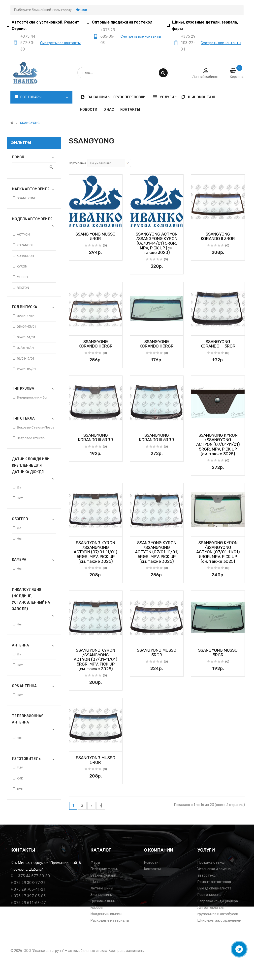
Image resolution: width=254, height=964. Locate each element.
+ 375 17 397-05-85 (28, 896)
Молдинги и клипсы (106, 914)
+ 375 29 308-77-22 (28, 882)
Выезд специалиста (214, 888)
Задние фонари (103, 875)
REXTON (23, 288)
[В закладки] (74, 222)
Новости (151, 862)
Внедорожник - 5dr (32, 397)
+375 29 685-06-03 (107, 36)
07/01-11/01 (25, 348)
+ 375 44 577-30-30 (32, 876)
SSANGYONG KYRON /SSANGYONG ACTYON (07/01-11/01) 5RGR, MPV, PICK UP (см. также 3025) (218, 444)
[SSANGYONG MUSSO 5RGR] (157, 617)
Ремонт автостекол (214, 882)
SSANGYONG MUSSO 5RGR (156, 652)
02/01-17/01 (25, 316)
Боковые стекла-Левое (36, 427)
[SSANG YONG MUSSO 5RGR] (95, 201)
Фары (95, 862)
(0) (105, 245)
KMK (20, 778)
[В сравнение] (116, 222)
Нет (20, 498)
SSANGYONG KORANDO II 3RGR (218, 236)
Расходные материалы (110, 920)
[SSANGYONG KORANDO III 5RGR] (218, 308)
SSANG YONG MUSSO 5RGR (95, 236)
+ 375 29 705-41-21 (28, 889)
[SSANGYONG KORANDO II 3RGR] (218, 201)
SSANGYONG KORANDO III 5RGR (217, 344)
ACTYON (23, 234)
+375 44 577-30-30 (27, 43)
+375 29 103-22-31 (188, 43)
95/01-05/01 (26, 369)
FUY (20, 768)
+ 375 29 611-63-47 (28, 902)
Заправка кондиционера (217, 901)
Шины (95, 882)
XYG (20, 789)
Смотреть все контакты (60, 43)
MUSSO (22, 277)
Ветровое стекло (31, 438)
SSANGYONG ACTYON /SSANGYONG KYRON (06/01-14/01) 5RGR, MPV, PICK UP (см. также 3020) (157, 243)
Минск (81, 10)
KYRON (22, 266)
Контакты (152, 869)
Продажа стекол (211, 862)
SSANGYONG (30, 123)
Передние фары (104, 869)
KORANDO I (25, 245)
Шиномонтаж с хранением (219, 920)
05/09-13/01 (26, 326)
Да (19, 487)
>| (100, 805)
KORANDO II (25, 256)
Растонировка (209, 895)
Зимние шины (102, 895)
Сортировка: (78, 163)
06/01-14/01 (26, 337)
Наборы (97, 908)
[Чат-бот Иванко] (239, 949)
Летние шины (102, 888)
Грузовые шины (103, 901)
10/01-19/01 (25, 358)
